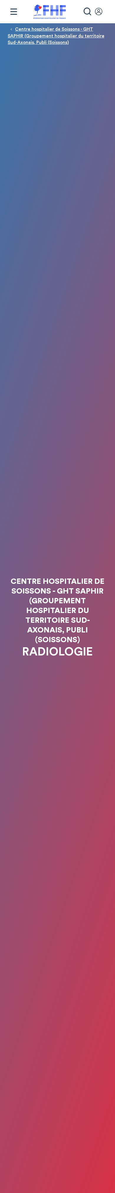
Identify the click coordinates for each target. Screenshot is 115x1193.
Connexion (101, 12)
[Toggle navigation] (13, 12)
